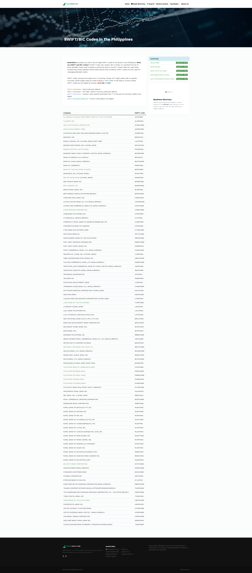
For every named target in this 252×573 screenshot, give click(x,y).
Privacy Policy (184, 569)
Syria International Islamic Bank (162, 79)
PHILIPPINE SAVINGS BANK (73, 379)
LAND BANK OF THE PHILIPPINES (76, 303)
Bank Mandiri (155, 67)
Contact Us (125, 551)
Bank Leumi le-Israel (158, 71)
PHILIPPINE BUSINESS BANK (74, 371)
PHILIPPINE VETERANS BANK (74, 383)
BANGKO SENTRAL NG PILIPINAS (76, 149)
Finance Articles (111, 556)
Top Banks (174, 4)
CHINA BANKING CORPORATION (75, 210)
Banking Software (111, 554)
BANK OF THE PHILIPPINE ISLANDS (77, 169)
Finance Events (162, 4)
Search (151, 4)
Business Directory (162, 99)
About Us (185, 4)
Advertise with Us (127, 554)
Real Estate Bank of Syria (159, 75)
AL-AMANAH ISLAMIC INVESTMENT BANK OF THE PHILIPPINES (87, 117)
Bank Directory (139, 4)
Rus (91, 552)
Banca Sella (154, 63)
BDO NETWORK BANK (71, 177)
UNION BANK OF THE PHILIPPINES (76, 500)
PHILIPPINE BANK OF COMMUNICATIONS (79, 367)
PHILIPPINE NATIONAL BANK (74, 375)
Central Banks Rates (112, 551)
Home (127, 4)
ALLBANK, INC (68, 121)
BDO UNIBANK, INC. (70, 186)
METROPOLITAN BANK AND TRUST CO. (78, 347)
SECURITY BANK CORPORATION (75, 464)
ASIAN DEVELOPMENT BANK (74, 129)
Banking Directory (113, 549)
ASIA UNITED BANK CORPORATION (76, 125)
